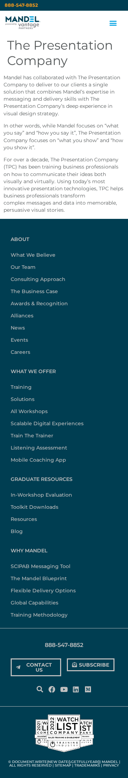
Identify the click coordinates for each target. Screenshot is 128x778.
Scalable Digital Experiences (47, 423)
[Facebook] (52, 689)
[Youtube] (64, 689)
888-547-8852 (21, 5)
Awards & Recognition (39, 303)
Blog (17, 531)
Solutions (22, 399)
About (20, 239)
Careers (20, 352)
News (18, 328)
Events (19, 340)
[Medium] (88, 689)
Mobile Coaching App (38, 460)
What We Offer (33, 371)
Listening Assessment (39, 448)
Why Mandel (29, 550)
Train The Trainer (32, 435)
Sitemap (63, 765)
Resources (24, 519)
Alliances (22, 315)
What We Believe (33, 255)
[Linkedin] (76, 689)
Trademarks (87, 765)
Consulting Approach (38, 279)
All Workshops (29, 411)
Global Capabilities (34, 602)
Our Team (23, 267)
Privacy (111, 765)
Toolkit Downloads (34, 507)
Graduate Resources (42, 479)
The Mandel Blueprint (39, 578)
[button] (113, 23)
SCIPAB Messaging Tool (40, 566)
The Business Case (34, 291)
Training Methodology (39, 615)
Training (21, 387)
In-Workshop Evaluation (41, 495)
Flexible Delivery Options (43, 590)
